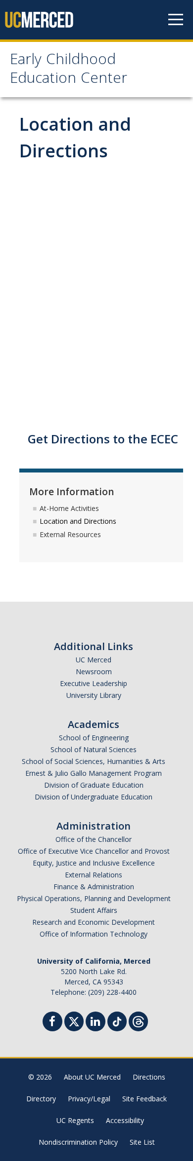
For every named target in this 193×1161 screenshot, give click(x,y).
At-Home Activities (69, 508)
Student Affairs (93, 910)
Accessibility (125, 1120)
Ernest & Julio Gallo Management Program (93, 773)
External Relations (93, 874)
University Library (93, 695)
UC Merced (93, 659)
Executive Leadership (93, 683)
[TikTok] (117, 1020)
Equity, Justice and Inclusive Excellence (94, 863)
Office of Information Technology (93, 934)
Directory (41, 1098)
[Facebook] (55, 1022)
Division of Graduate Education (94, 785)
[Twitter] (74, 1020)
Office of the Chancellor (93, 839)
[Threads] (138, 1020)
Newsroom (94, 671)
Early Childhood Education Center (68, 70)
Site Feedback (144, 1098)
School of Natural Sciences (93, 749)
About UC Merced (92, 1077)
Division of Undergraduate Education (93, 796)
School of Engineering (94, 737)
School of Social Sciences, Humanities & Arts (93, 761)
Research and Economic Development (93, 922)
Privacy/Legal (89, 1098)
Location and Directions (78, 521)
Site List (142, 1142)
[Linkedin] (98, 1022)
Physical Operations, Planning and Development (94, 898)
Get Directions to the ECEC (103, 439)
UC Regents (75, 1120)
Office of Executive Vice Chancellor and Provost (94, 851)
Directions (149, 1077)
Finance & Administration (93, 886)
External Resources (70, 534)
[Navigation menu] (176, 20)
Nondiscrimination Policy (78, 1142)
